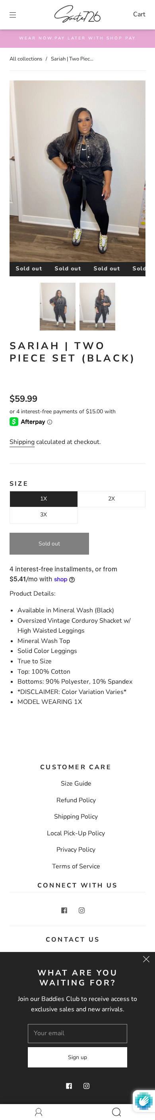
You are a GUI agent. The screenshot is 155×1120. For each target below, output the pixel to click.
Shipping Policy (76, 816)
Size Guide (76, 783)
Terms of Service (76, 866)
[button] (23, 172)
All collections (26, 59)
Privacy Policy (75, 849)
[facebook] (64, 910)
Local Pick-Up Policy (76, 833)
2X (111, 498)
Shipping (22, 442)
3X (43, 514)
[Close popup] (146, 960)
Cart (139, 14)
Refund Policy (76, 800)
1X (43, 498)
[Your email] (77, 1033)
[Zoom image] (77, 172)
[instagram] (81, 910)
